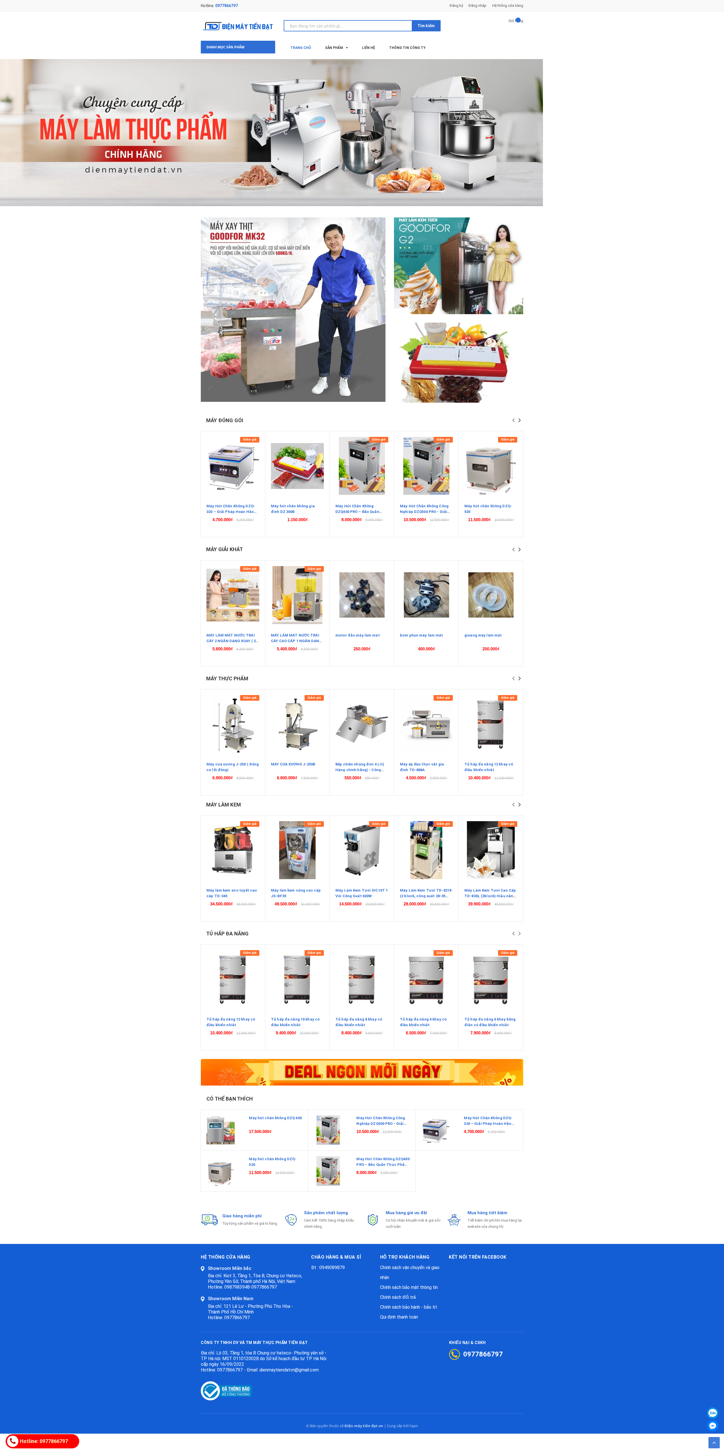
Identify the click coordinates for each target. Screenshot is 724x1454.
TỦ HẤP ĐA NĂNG (227, 934)
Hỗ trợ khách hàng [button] (405, 1257)
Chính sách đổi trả (398, 1297)
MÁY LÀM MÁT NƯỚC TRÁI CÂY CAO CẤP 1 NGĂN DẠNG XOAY (296, 641)
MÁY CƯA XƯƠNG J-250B (293, 764)
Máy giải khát (224, 549)
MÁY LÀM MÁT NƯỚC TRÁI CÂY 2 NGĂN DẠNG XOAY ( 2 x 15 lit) (232, 641)
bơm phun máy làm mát (421, 635)
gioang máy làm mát (483, 635)
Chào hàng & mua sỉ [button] (336, 1257)
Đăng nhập (477, 5)
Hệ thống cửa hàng (507, 5)
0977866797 (226, 5)
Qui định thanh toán (399, 1317)
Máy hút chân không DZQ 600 (275, 1118)
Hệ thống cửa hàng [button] (225, 1257)
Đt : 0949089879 (328, 1267)
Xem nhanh (233, 466)
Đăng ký (456, 5)
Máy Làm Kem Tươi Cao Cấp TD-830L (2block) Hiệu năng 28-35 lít (490, 896)
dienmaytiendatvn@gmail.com (289, 1370)
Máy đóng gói (224, 420)
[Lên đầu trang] (714, 1442)
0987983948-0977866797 (250, 1287)
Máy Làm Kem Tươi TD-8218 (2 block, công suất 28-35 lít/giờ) (425, 896)
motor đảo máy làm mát (357, 635)
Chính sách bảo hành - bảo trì (408, 1307)
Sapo (414, 1425)
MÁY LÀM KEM (223, 805)
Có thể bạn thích (229, 1099)
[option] (362, 132)
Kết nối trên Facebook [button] (478, 1257)
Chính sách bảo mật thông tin (409, 1287)
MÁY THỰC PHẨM (227, 678)
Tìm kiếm (426, 25)
